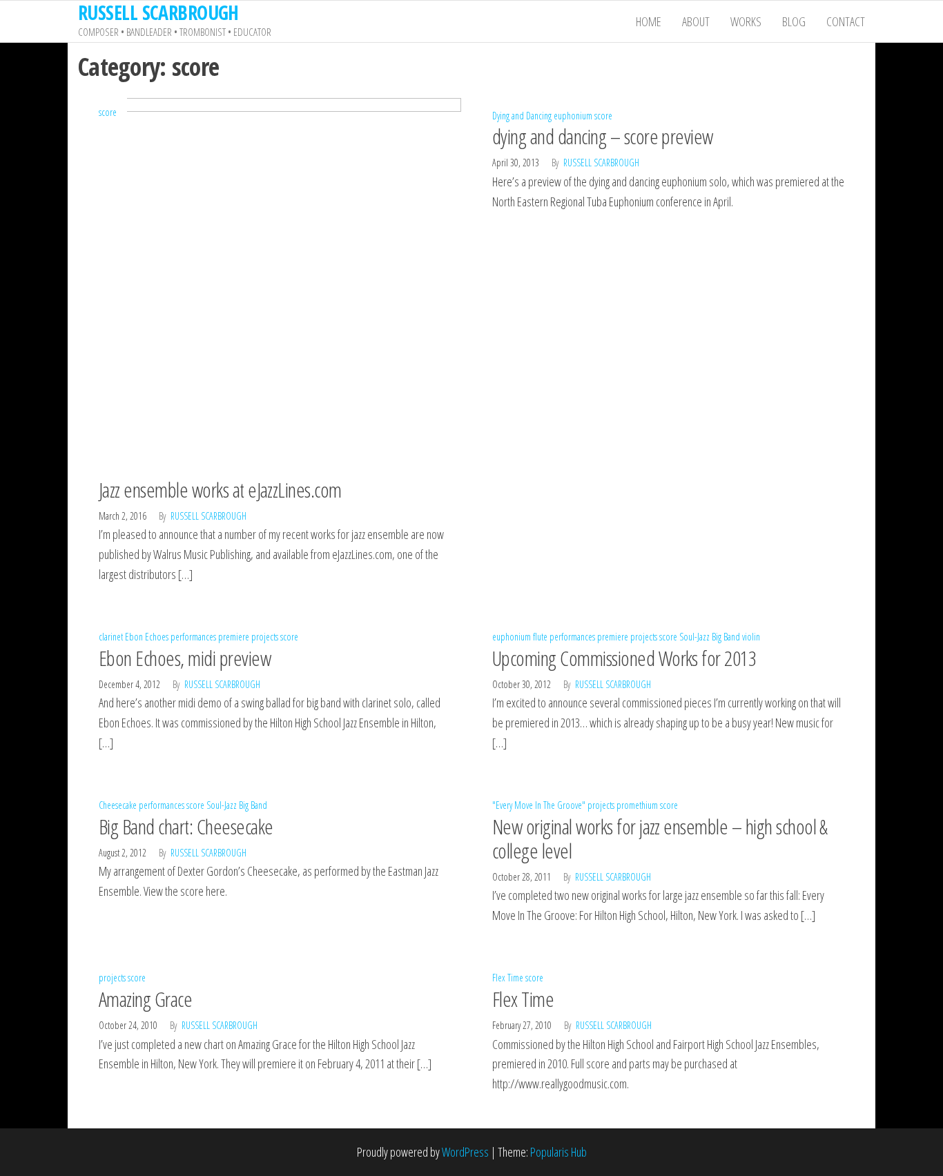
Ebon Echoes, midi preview (185, 658)
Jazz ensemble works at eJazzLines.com (220, 490)
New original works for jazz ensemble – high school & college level (660, 838)
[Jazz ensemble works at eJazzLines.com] (274, 282)
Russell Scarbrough (208, 515)
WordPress (465, 1152)
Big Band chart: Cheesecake (186, 826)
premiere (233, 636)
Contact (845, 21)
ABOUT (696, 21)
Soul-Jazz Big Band (709, 636)
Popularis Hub (558, 1152)
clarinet (111, 636)
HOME (648, 21)
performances (193, 636)
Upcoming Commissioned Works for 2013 (624, 658)
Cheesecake (118, 805)
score (108, 112)
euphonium (573, 115)
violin (751, 636)
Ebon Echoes (146, 636)
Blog (794, 21)
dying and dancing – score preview (602, 136)
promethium (637, 805)
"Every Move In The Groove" (538, 805)
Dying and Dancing (522, 115)
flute (540, 636)
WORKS (745, 21)
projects (264, 636)
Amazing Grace (145, 999)
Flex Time (507, 977)
